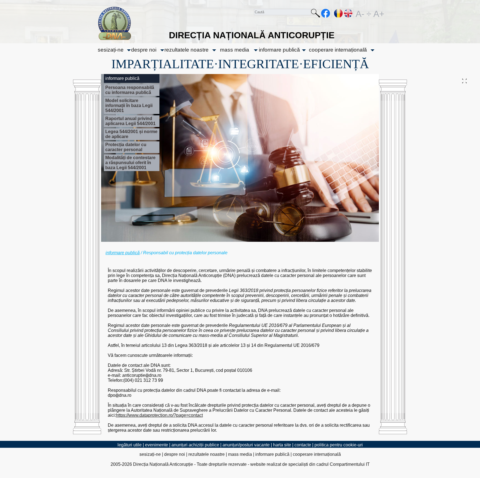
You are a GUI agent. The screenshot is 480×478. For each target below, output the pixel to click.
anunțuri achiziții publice (195, 445)
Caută (315, 14)
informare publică (279, 50)
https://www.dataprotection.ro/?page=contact (159, 415)
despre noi (143, 50)
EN (348, 13)
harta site (282, 445)
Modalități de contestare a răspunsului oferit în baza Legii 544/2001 (130, 162)
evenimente (156, 445)
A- (360, 13)
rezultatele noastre (186, 50)
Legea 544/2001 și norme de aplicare (131, 134)
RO (338, 13)
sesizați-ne (111, 50)
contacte (302, 445)
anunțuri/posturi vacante (246, 445)
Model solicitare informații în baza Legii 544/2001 (128, 105)
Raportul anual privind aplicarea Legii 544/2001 (130, 121)
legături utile (130, 445)
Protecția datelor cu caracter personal (125, 147)
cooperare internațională (338, 50)
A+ (377, 13)
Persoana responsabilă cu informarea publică (129, 90)
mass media (234, 50)
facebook (325, 13)
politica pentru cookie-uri (338, 445)
